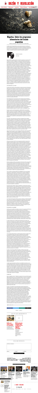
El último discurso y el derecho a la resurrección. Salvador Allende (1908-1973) (11, 373)
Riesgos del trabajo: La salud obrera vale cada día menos (26, 373)
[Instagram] (35, 7)
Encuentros (17, 7)
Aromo (19, 43)
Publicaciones (10, 7)
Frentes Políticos (4, 7)
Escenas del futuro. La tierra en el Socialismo (10, 324)
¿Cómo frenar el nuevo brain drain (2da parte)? (4, 373)
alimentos (20, 310)
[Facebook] (31, 7)
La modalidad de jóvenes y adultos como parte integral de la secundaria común (19, 373)
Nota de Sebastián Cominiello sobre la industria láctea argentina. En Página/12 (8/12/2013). (19, 325)
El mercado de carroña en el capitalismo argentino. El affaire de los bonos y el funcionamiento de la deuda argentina (34, 374)
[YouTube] (34, 7)
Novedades (27, 43)
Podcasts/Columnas (23, 7)
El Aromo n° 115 (23, 43)
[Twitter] (33, 7)
